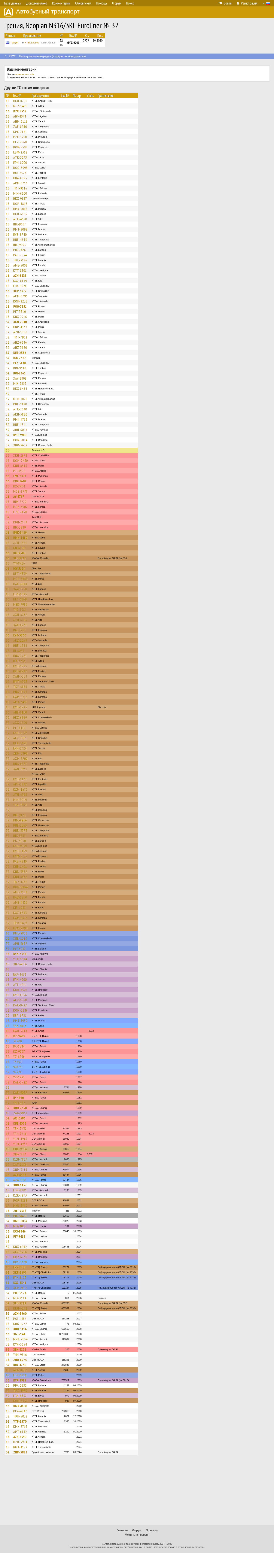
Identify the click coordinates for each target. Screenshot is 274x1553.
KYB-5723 (20, 707)
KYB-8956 (20, 995)
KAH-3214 (20, 1031)
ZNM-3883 (20, 1452)
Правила (152, 1530)
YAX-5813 (20, 1026)
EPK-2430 (20, 512)
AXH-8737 (20, 615)
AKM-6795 (20, 296)
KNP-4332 (20, 327)
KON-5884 (20, 440)
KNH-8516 (20, 466)
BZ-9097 (19, 1051)
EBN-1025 (20, 594)
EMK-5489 (20, 532)
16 (7, 101)
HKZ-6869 (20, 717)
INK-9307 (19, 224)
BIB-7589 (19, 553)
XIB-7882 (19, 1154)
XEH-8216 (19, 558)
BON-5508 (20, 147)
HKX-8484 (20, 388)
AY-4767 (18, 496)
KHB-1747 (20, 1324)
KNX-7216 (20, 316)
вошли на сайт (24, 74)
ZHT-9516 (19, 1211)
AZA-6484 (19, 1175)
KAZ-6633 (20, 913)
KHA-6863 (20, 178)
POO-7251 (20, 306)
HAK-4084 (20, 584)
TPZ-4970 (20, 1390)
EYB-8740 (20, 234)
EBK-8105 (20, 1190)
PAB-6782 (20, 671)
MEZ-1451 (20, 106)
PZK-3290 (20, 137)
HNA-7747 (20, 656)
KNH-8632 (20, 877)
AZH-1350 (20, 543)
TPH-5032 (20, 1416)
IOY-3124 (19, 568)
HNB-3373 (20, 830)
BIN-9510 (19, 368)
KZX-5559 (19, 111)
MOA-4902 (20, 507)
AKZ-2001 (20, 738)
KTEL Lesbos (40, 42)
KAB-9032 (20, 1092)
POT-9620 (19, 1216)
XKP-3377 (20, 291)
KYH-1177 (20, 779)
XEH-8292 (19, 1303)
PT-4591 (19, 471)
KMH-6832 (20, 1221)
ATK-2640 (20, 409)
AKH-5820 (20, 414)
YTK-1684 (20, 959)
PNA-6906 (20, 820)
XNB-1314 (20, 938)
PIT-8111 (19, 728)
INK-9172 (19, 815)
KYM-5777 (20, 856)
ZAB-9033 (20, 1113)
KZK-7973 (20, 1195)
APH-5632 (20, 943)
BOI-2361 (19, 373)
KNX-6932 (20, 1246)
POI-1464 (19, 1318)
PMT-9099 (20, 229)
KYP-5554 (20, 1344)
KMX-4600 (20, 1406)
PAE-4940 (20, 861)
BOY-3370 (20, 1262)
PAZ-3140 (19, 363)
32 (7, 322)
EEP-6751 (20, 1015)
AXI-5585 (19, 1118)
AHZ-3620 (20, 347)
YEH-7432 (20, 1128)
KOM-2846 (20, 1010)
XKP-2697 (20, 1272)
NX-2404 (19, 486)
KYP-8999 (19, 1380)
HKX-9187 (20, 198)
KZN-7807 (20, 1159)
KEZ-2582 (19, 352)
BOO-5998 (20, 167)
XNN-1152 (20, 1185)
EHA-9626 (20, 286)
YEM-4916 (20, 1139)
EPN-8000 (20, 162)
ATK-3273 (20, 157)
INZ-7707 (19, 630)
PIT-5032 (19, 948)
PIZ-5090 (19, 841)
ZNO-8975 (20, 1360)
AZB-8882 (20, 1370)
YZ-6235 (19, 1077)
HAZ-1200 (20, 897)
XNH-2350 (20, 1108)
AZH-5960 (20, 1313)
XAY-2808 (20, 378)
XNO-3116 (20, 1329)
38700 (17, 1041)
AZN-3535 (20, 275)
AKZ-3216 (20, 1252)
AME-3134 (20, 892)
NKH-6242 (20, 1308)
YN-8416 (19, 563)
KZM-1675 (20, 789)
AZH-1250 (20, 332)
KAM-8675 (20, 918)
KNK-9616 (20, 1149)
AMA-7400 (20, 702)
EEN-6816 (20, 1375)
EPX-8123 (20, 1267)
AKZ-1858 (20, 1000)
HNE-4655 (20, 239)
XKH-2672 (20, 455)
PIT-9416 (19, 1236)
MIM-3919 (20, 799)
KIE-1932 (19, 907)
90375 (17, 1067)
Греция (14, 42)
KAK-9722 (20, 1005)
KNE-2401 (20, 866)
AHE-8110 (20, 712)
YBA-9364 (20, 805)
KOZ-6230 (20, 1257)
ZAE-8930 (20, 126)
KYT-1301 (20, 270)
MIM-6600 (20, 193)
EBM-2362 (20, 152)
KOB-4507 (20, 990)
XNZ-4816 (20, 964)
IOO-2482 (19, 358)
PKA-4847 (20, 1411)
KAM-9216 (20, 697)
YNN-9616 (20, 1354)
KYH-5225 (20, 666)
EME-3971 (20, 476)
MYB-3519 (20, 1205)
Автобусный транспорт (48, 11)
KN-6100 (19, 548)
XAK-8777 (20, 625)
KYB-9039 (20, 846)
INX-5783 (19, 835)
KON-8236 (20, 301)
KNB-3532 (20, 871)
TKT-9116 (20, 188)
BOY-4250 (19, 1365)
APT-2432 (20, 784)
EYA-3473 (19, 974)
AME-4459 (20, 902)
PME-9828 (20, 933)
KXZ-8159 (20, 281)
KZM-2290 (20, 928)
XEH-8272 (19, 1349)
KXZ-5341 (19, 1282)
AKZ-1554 (20, 640)
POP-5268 (20, 1200)
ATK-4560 (20, 219)
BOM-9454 (20, 887)
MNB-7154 (20, 1339)
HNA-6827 (20, 764)
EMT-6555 (20, 681)
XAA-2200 (20, 589)
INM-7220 (20, 501)
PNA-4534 (20, 692)
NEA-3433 (20, 743)
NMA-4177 (20, 1447)
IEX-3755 (19, 661)
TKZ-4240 (20, 882)
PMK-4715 (20, 419)
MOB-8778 (20, 491)
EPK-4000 (20, 979)
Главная (122, 1530)
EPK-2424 (20, 748)
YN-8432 (19, 1103)
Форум (136, 1530)
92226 (17, 1072)
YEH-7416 (20, 1133)
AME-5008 (20, 265)
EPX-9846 (19, 1231)
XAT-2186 (20, 1164)
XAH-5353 (20, 676)
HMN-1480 (20, 537)
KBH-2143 (20, 522)
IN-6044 (18, 650)
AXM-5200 (20, 758)
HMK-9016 (20, 209)
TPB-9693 (20, 923)
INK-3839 (19, 527)
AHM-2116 (20, 121)
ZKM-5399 (20, 753)
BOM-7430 (20, 460)
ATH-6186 (20, 620)
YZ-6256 (19, 1056)
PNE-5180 (20, 404)
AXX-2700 (20, 722)
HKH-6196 (20, 214)
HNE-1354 (20, 645)
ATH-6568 (20, 794)
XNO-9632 (20, 445)
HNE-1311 (20, 424)
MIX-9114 (19, 1298)
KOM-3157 (20, 1401)
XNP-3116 (20, 1169)
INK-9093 (19, 245)
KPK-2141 (20, 132)
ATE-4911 (20, 984)
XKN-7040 (20, 322)
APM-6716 (20, 183)
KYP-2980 (19, 435)
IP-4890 (18, 1097)
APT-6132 (20, 1431)
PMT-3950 (20, 1020)
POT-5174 (19, 1293)
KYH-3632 (20, 733)
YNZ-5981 (20, 609)
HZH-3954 (20, 1442)
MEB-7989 (20, 604)
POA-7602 (19, 481)
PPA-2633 (20, 1385)
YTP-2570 (20, 1421)
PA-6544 (19, 1046)
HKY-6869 (20, 599)
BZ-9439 (19, 1036)
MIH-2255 (20, 383)
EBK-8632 (20, 1396)
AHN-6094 (20, 430)
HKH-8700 (20, 101)
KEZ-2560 (20, 142)
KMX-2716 (20, 1426)
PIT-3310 (19, 311)
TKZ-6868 (20, 686)
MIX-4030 (19, 1226)
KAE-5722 (20, 1082)
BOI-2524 (19, 173)
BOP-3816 (20, 203)
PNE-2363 (20, 825)
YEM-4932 (20, 1144)
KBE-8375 (19, 1123)
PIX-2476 (19, 250)
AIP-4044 (19, 116)
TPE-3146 (20, 260)
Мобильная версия (137, 1534)
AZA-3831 (20, 1180)
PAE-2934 (20, 255)
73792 (17, 1062)
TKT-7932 (20, 337)
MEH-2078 (20, 399)
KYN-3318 (20, 954)
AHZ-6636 (20, 342)
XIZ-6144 (19, 1334)
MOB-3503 (20, 579)
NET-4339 (20, 573)
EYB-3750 (19, 635)
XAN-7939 (20, 769)
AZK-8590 (19, 1437)
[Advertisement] (137, 1492)
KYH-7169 (20, 851)
